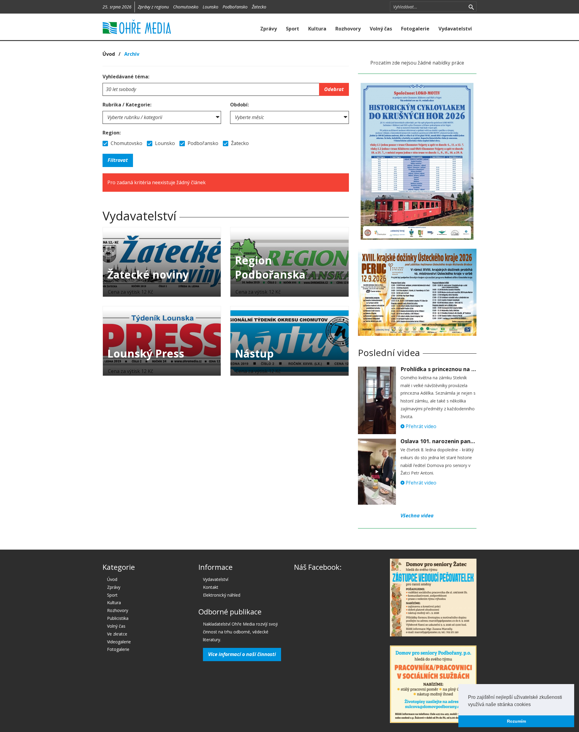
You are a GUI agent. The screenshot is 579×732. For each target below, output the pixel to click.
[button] (533, 705)
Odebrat (334, 89)
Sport (292, 28)
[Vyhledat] (471, 6)
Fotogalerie (415, 28)
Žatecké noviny (148, 274)
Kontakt (210, 587)
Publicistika (117, 618)
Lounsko (210, 7)
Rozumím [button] (516, 721)
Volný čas (381, 28)
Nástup (254, 353)
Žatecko (259, 7)
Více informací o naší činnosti (242, 654)
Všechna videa (417, 515)
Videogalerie (119, 642)
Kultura (317, 28)
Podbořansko (235, 7)
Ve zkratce (117, 634)
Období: (239, 104)
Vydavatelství (455, 28)
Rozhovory (348, 28)
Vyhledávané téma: (126, 76)
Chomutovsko (185, 7)
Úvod (109, 54)
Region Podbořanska (270, 267)
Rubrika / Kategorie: (127, 104)
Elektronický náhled (221, 595)
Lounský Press (145, 353)
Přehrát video (420, 426)
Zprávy (268, 28)
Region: (112, 132)
